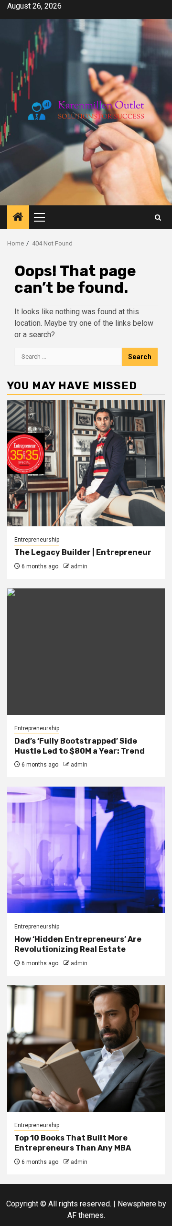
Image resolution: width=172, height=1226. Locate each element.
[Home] (18, 217)
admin (79, 566)
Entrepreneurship (36, 539)
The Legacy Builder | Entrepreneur (82, 552)
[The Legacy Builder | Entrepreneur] (86, 463)
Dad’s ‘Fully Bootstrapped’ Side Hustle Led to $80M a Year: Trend (79, 746)
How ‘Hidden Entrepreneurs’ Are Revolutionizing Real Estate (77, 944)
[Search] (158, 217)
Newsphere (137, 1203)
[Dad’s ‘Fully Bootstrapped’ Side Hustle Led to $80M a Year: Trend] (86, 651)
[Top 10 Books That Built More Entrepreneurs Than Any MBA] (86, 1048)
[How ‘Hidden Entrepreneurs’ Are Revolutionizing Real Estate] (86, 850)
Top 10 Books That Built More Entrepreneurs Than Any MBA (72, 1142)
